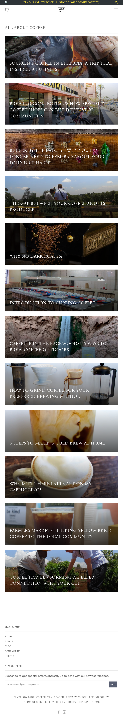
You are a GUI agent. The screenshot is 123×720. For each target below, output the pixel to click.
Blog (8, 646)
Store (9, 636)
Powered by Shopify (63, 702)
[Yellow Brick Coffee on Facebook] (58, 712)
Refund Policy (99, 697)
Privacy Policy (76, 697)
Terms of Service (35, 702)
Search (59, 697)
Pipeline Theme (89, 702)
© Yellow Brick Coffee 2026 (33, 697)
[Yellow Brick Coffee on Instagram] (64, 712)
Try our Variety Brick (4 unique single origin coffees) (61, 2)
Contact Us (12, 651)
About (9, 641)
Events (10, 656)
